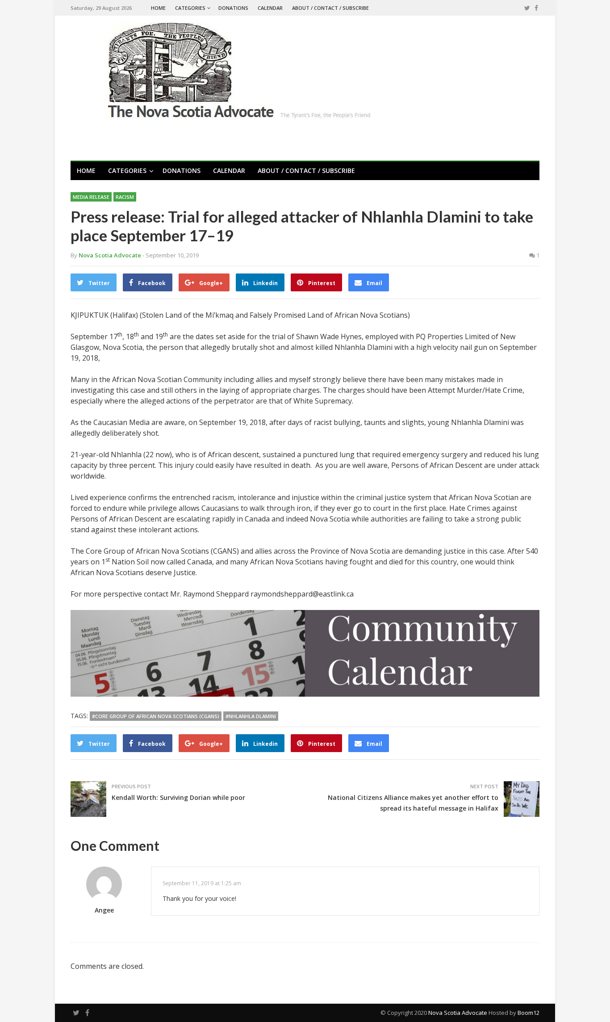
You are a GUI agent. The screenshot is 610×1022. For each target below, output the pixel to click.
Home (158, 7)
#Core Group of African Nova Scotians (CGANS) (155, 716)
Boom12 (528, 1013)
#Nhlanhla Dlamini (251, 716)
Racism (125, 196)
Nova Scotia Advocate (457, 1013)
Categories (190, 7)
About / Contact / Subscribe (330, 7)
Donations (233, 7)
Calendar (270, 7)
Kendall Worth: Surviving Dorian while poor (178, 797)
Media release (91, 196)
